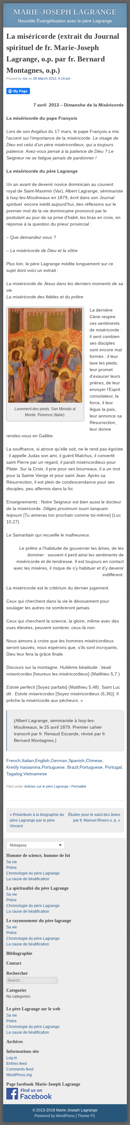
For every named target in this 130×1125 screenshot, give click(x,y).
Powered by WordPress (54, 1116)
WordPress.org (19, 1075)
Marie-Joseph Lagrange (65, 12)
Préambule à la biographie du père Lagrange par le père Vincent (37, 820)
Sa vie (11, 862)
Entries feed (16, 1063)
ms (25, 78)
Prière (11, 867)
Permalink (78, 786)
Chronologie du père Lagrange (33, 873)
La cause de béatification (27, 879)
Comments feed (19, 1069)
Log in (11, 1058)
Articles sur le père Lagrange (46, 786)
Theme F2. (87, 1116)
